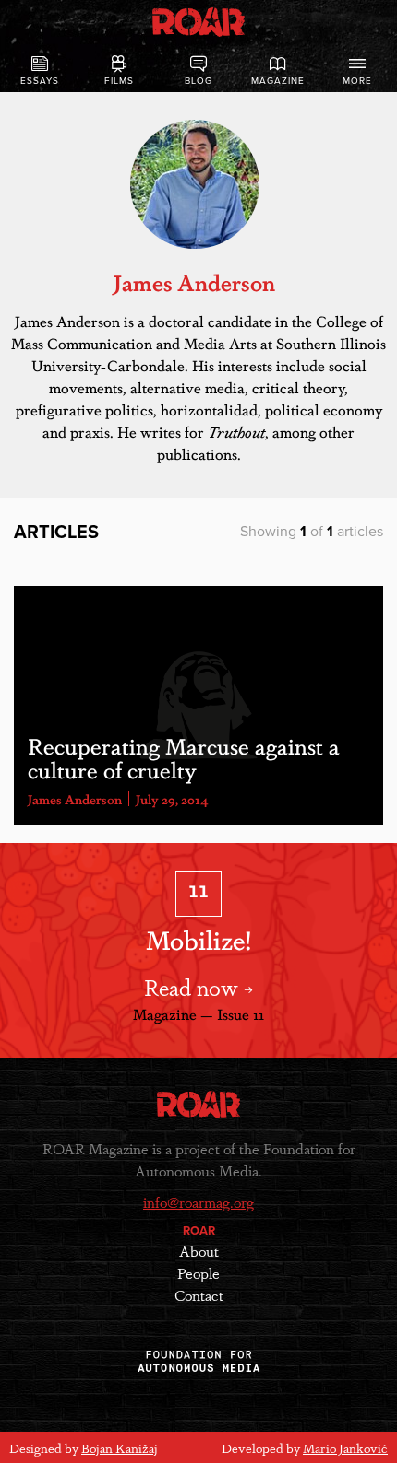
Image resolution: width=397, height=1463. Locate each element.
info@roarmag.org (198, 1201)
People (198, 1272)
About (199, 1250)
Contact (198, 1294)
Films (119, 81)
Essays (39, 81)
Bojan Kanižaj (119, 1447)
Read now (194, 986)
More (357, 81)
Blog (198, 81)
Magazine (278, 81)
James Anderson (75, 799)
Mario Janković (345, 1447)
